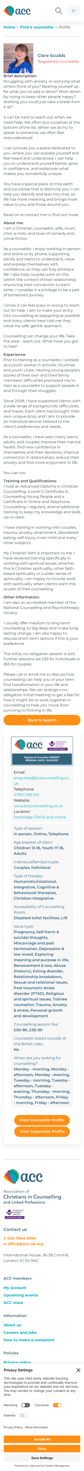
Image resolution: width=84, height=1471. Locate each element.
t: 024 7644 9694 (20, 1238)
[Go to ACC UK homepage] (17, 11)
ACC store (13, 1302)
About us (12, 1325)
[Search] (59, 11)
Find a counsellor (37, 27)
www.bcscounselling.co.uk (38, 806)
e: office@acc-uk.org (23, 1244)
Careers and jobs (20, 1332)
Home (9, 27)
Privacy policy (17, 1362)
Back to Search (42, 720)
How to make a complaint (29, 1340)
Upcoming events (21, 1295)
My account (15, 1288)
